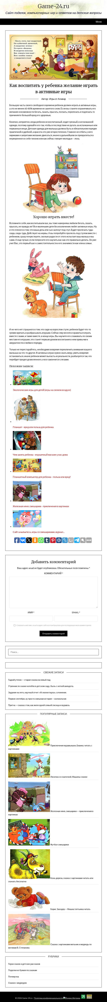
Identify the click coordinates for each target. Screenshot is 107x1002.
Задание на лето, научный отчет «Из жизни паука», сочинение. (37, 692)
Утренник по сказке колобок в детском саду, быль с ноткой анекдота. (41, 686)
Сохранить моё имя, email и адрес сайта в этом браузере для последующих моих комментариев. (54, 625)
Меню (99, 21)
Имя (31, 612)
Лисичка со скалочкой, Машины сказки (68, 776)
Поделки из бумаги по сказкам (22, 970)
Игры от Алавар (57, 98)
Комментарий (53, 573)
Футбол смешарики (59, 844)
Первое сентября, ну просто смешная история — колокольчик (37, 698)
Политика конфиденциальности (48, 998)
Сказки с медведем (17, 983)
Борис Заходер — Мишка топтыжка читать (70, 909)
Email (76, 612)
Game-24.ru (53, 6)
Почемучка (13, 976)
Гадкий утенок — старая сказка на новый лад (29, 680)
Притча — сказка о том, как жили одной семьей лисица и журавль (39, 705)
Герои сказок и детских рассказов (24, 964)
